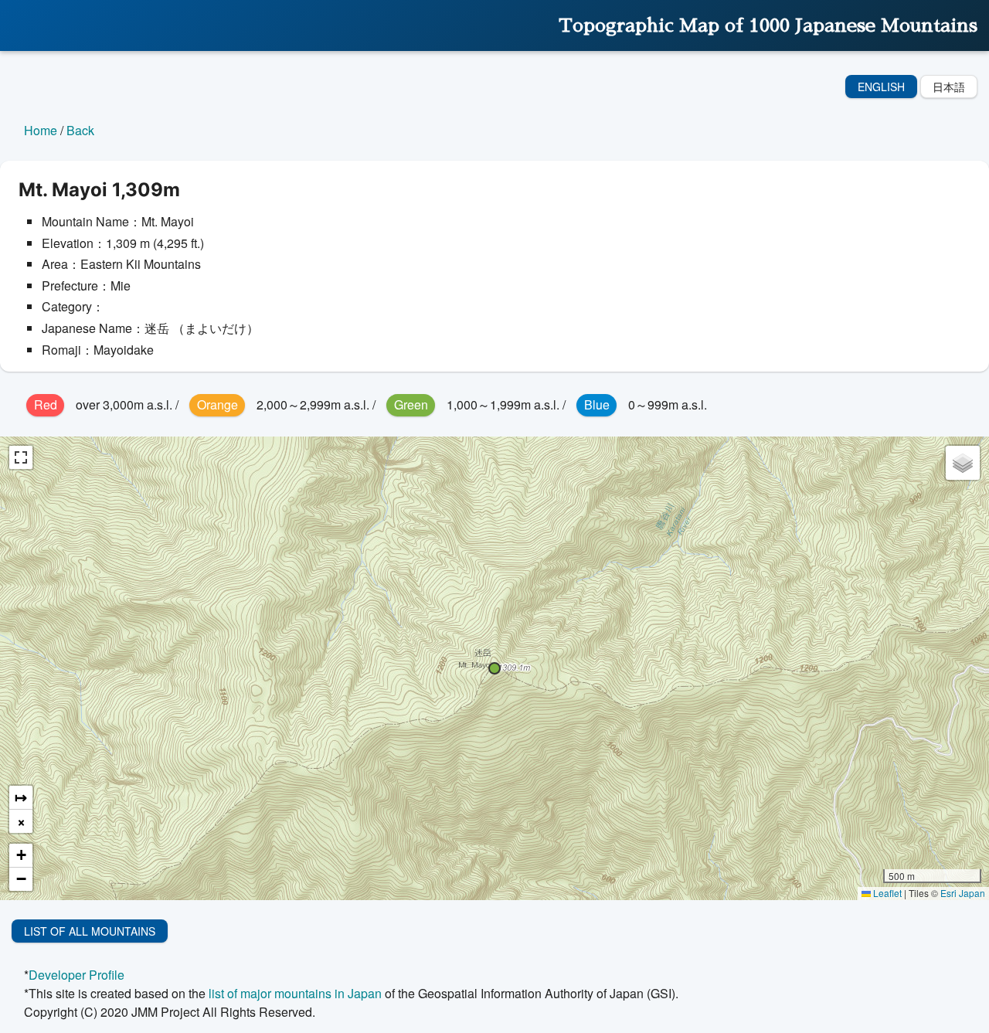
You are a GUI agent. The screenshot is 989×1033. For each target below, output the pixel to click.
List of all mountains (89, 931)
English (881, 86)
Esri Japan (962, 892)
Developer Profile (76, 975)
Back (80, 130)
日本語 (949, 86)
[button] (494, 668)
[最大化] (20, 457)
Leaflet (886, 892)
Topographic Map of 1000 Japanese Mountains (768, 25)
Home (40, 130)
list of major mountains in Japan (295, 993)
